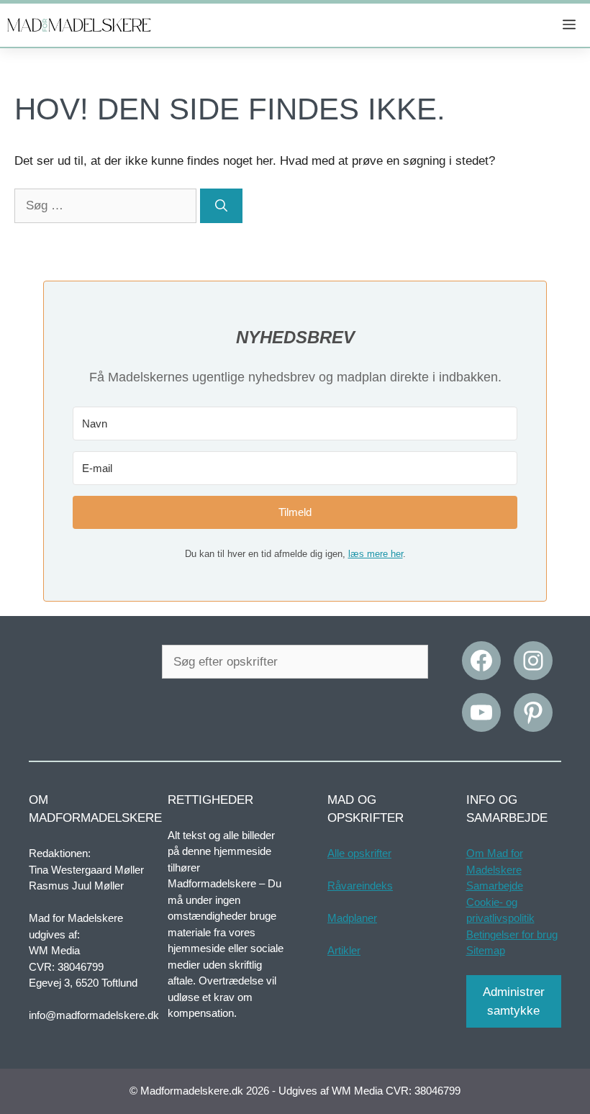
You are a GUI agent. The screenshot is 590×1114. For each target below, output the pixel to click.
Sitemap (485, 950)
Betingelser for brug (512, 934)
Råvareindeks (360, 885)
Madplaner (352, 918)
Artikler (343, 950)
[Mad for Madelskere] (79, 25)
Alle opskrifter (359, 853)
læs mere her (375, 553)
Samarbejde (494, 885)
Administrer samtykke (514, 1001)
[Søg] (221, 206)
